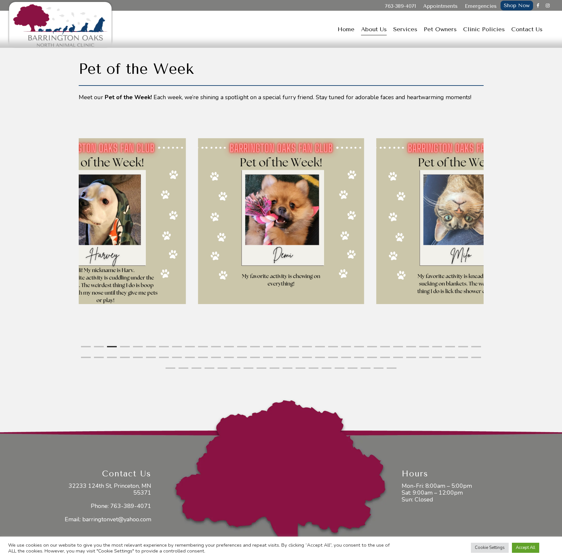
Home (346, 29)
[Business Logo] (60, 24)
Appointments (440, 6)
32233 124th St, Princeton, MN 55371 (110, 489)
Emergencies (481, 6)
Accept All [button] (525, 548)
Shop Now (517, 5)
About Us (374, 29)
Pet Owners (440, 29)
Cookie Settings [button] (490, 548)
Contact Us (526, 29)
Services (405, 29)
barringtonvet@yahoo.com (116, 519)
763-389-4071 (400, 6)
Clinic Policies (484, 29)
